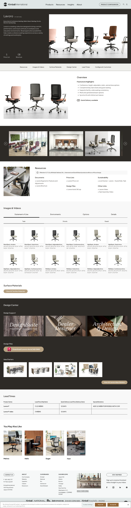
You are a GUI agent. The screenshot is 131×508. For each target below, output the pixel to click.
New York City (62, 488)
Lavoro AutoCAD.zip (73, 189)
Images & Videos (38, 67)
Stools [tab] (65, 221)
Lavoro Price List (72, 181)
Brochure (19, 57)
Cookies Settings (88, 504)
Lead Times (86, 67)
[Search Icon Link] (123, 4)
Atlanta (60, 479)
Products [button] (49, 4)
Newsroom (25, 486)
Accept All (113, 504)
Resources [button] (60, 4)
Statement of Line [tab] (21, 214)
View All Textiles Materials (15, 291)
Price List (7, 57)
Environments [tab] (55, 214)
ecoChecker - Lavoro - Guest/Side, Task (112, 181)
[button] (13, 235)
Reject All (100, 504)
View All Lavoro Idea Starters (114, 382)
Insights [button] (71, 4)
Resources (23, 67)
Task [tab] (23, 221)
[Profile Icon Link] (126, 4)
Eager (48, 459)
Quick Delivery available (89, 100)
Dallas (60, 486)
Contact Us (9, 475)
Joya (69, 459)
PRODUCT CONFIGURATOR (109, 4)
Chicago (61, 483)
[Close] (128, 505)
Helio (27, 459)
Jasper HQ (61, 477)
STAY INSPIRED (117, 475)
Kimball (42, 477)
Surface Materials (55, 67)
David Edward (44, 486)
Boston (61, 481)
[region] (65, 505)
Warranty (24, 479)
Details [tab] (113, 214)
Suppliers (24, 481)
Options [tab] (86, 214)
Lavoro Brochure (41, 186)
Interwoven (43, 483)
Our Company (25, 477)
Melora (6, 459)
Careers (24, 483)
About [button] (79, 4)
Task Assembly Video (105, 192)
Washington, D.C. (63, 490)
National (42, 479)
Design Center (72, 67)
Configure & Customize (103, 67)
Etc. (41, 481)
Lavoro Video (103, 189)
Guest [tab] (107, 221)
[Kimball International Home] (15, 4)
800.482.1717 (8, 479)
